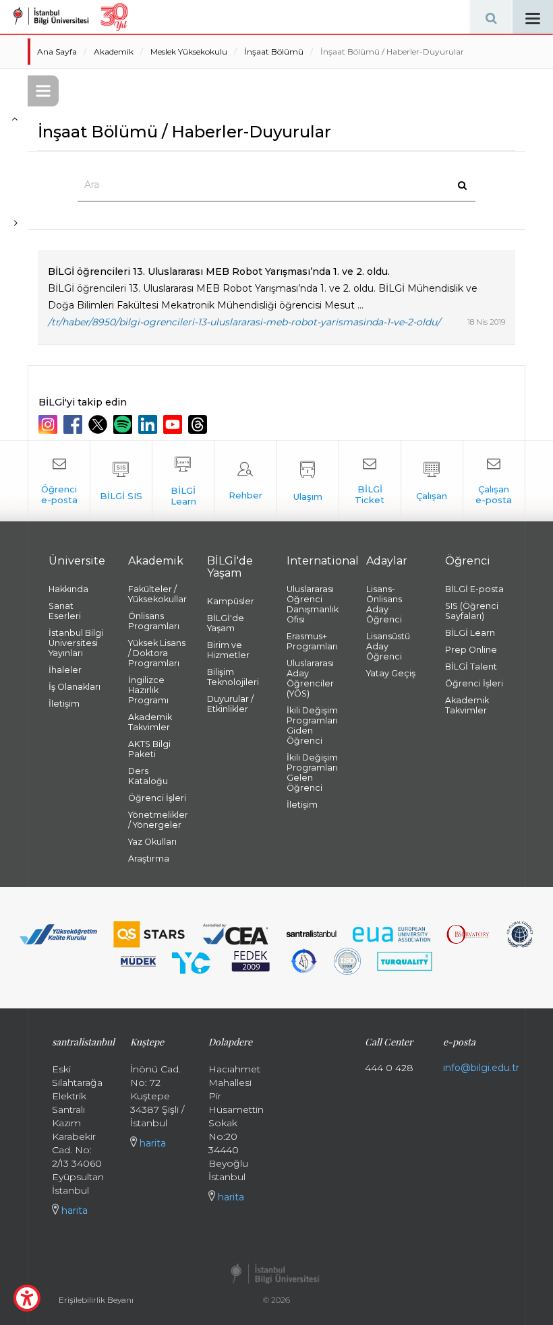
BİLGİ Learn (470, 633)
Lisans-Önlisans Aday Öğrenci (384, 604)
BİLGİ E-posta (474, 589)
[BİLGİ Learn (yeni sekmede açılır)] (183, 481)
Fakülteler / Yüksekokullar (157, 594)
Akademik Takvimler (150, 722)
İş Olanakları (74, 687)
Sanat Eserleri (65, 611)
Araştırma (148, 858)
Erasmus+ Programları (312, 641)
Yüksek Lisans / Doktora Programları (156, 653)
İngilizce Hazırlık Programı (148, 690)
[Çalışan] (432, 481)
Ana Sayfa (57, 51)
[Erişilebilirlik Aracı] (26, 1298)
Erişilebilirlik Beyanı (96, 1300)
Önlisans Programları (153, 621)
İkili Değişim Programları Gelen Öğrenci (312, 772)
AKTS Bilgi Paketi (149, 749)
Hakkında (68, 589)
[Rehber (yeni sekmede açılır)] (245, 481)
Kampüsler (230, 601)
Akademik (114, 51)
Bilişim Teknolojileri (233, 677)
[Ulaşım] (308, 481)
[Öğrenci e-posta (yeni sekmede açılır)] (59, 481)
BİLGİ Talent (471, 666)
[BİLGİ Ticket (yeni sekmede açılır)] (370, 481)
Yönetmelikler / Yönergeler (157, 820)
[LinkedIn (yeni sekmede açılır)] (149, 424)
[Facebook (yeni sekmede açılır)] (74, 424)
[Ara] (491, 17)
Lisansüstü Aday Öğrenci (388, 646)
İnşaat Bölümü (273, 51)
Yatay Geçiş (390, 673)
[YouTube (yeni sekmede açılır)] (174, 424)
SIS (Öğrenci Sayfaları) (471, 611)
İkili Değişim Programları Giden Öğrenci (312, 725)
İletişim (64, 704)
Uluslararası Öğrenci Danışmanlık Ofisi (313, 604)
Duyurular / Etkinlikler (230, 704)
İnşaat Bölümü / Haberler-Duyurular (392, 51)
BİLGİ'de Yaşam (225, 623)
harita (73, 1210)
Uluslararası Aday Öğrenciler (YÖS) (310, 678)
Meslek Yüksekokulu (188, 51)
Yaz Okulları (152, 842)
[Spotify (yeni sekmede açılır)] (124, 424)
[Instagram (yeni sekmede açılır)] (49, 424)
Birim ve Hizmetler (228, 650)
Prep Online (471, 650)
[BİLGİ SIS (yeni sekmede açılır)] (121, 481)
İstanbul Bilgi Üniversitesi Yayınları (76, 643)
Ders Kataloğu (148, 776)
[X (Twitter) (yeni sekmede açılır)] (99, 424)
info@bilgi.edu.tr (481, 1068)
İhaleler (65, 670)
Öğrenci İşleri (157, 798)
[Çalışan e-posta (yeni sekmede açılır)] (494, 481)
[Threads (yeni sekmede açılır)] (199, 424)
